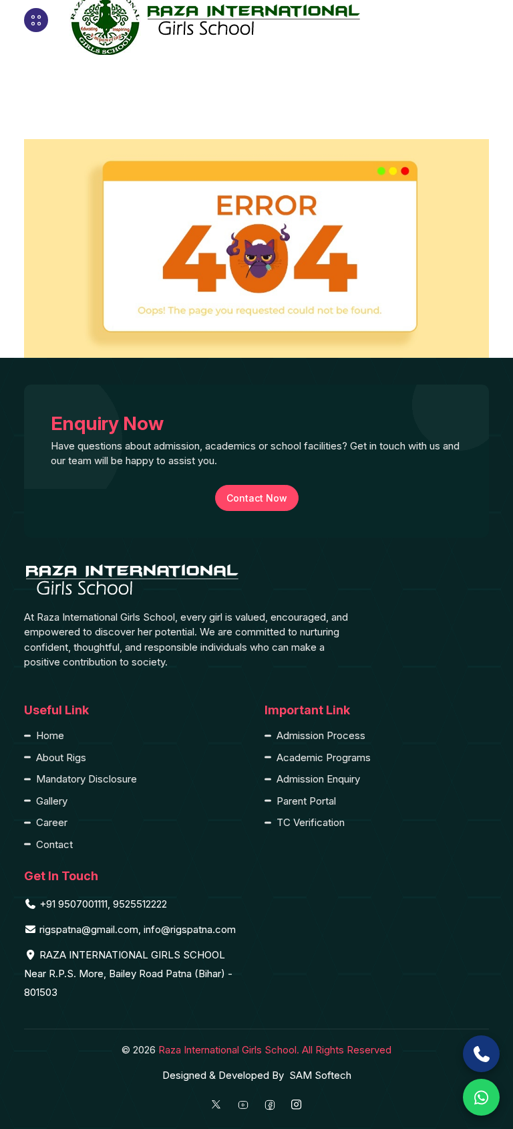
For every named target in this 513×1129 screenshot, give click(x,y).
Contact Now (256, 498)
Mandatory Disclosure (86, 779)
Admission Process (321, 735)
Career (51, 822)
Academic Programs (324, 757)
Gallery (51, 801)
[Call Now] (481, 1053)
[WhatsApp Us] (481, 1097)
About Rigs (61, 757)
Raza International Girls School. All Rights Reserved (274, 1049)
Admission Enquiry (318, 779)
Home (50, 735)
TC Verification (311, 822)
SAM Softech (320, 1075)
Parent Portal (306, 801)
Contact (54, 844)
